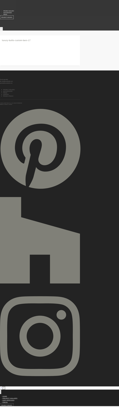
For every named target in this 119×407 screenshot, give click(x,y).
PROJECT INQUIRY (6, 17)
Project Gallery (8, 10)
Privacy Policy (8, 95)
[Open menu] (1, 29)
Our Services (7, 12)
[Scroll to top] (1, 388)
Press (5, 14)
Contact (6, 94)
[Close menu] (0, 392)
